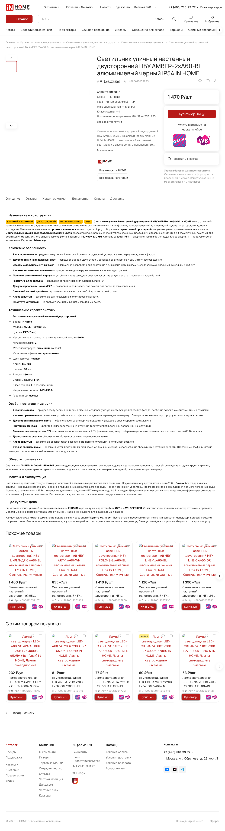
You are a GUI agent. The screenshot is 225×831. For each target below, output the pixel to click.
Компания (46, 745)
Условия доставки (118, 757)
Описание (13, 198)
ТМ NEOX (78, 773)
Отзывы (31, 198)
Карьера (45, 795)
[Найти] (174, 19)
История (45, 757)
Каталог (12, 745)
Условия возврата (118, 763)
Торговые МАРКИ (51, 763)
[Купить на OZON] (179, 140)
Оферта (214, 821)
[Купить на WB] (203, 140)
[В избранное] (200, 81)
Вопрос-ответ (115, 768)
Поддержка (14, 757)
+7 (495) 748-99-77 (182, 7)
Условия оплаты (117, 752)
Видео (10, 780)
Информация (82, 745)
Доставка (117, 198)
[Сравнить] (208, 81)
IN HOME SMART (83, 766)
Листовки (12, 770)
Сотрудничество (50, 768)
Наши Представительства (86, 759)
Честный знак (48, 790)
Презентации (15, 775)
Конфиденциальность (190, 821)
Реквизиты (79, 752)
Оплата (99, 198)
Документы (80, 198)
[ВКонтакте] (167, 769)
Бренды (11, 752)
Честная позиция (51, 779)
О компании (47, 752)
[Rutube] (174, 769)
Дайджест (46, 784)
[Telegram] (182, 769)
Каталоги (12, 764)
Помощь (112, 745)
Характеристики (54, 198)
